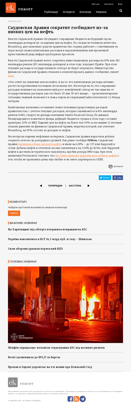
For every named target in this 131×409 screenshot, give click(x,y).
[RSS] (76, 398)
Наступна (75, 185)
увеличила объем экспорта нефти (40, 144)
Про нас (96, 4)
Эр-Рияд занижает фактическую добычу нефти (86, 155)
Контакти (108, 4)
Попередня (55, 185)
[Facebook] (70, 398)
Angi (11, 75)
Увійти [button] (14, 213)
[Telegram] (82, 398)
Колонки (85, 12)
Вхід (120, 4)
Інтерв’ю (69, 12)
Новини (101, 12)
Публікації (51, 12)
